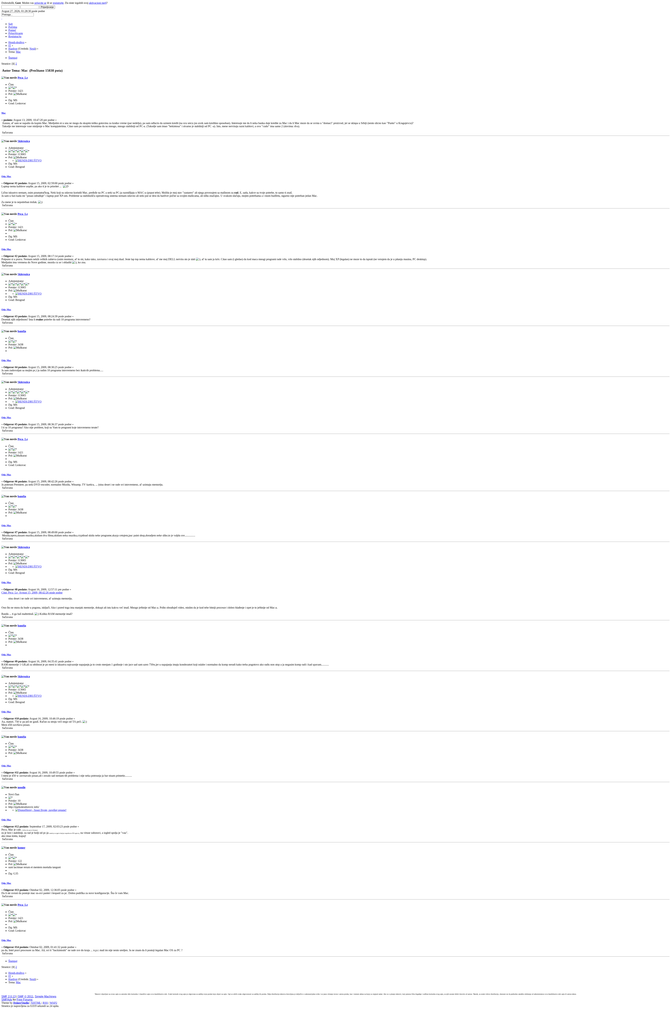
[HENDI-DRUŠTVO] (28, 160)
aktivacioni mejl (97, 2)
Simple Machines (45, 996)
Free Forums (25, 999)
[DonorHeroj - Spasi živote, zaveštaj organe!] (40, 810)
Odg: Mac (6, 176)
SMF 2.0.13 (8, 996)
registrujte (58, 2)
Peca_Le (23, 77)
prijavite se (40, 2)
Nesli (32, 48)
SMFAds (6, 999)
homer (21, 847)
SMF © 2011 (25, 996)
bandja (22, 331)
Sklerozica (24, 141)
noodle (22, 787)
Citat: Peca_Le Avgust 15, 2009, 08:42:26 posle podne (32, 592)
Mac (3, 113)
